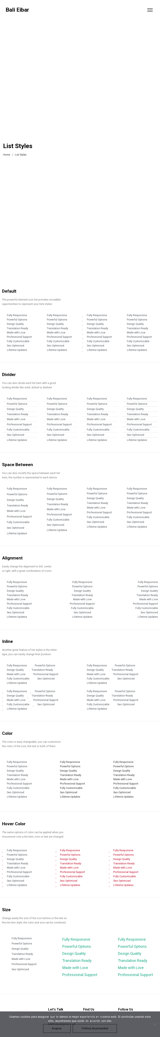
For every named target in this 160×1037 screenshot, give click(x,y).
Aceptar (57, 1028)
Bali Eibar (17, 10)
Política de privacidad (95, 1028)
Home (6, 154)
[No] (155, 1024)
